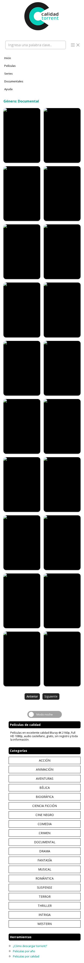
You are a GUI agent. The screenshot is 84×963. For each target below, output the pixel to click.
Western (44, 924)
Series (8, 73)
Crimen (44, 833)
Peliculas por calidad (26, 956)
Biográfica (45, 797)
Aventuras (44, 778)
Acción (44, 760)
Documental (44, 842)
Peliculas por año (24, 951)
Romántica (45, 878)
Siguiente (51, 696)
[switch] (44, 714)
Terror (45, 896)
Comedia (45, 824)
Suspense (44, 887)
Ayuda (8, 89)
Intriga (45, 915)
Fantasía (44, 860)
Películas (10, 66)
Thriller (45, 906)
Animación (44, 769)
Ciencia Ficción (44, 806)
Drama (44, 851)
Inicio (7, 58)
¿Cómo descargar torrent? (30, 946)
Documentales (13, 81)
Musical (44, 869)
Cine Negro (45, 815)
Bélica (44, 788)
